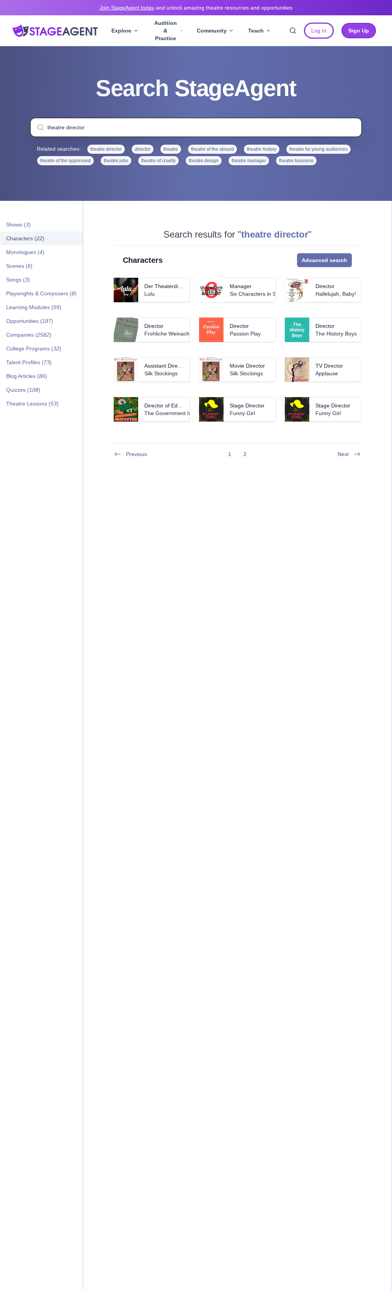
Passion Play (245, 334)
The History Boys (336, 334)
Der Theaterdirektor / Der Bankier (184, 286)
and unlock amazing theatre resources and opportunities (196, 8)
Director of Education (169, 405)
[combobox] (196, 127)
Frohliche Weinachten (170, 334)
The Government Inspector (177, 413)
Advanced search (324, 260)
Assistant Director (165, 366)
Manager (241, 286)
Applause (326, 373)
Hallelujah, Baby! (335, 294)
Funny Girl (242, 413)
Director (325, 286)
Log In (319, 31)
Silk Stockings (161, 373)
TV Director (329, 366)
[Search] (293, 30)
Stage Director (247, 405)
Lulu (149, 294)
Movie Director (247, 366)
